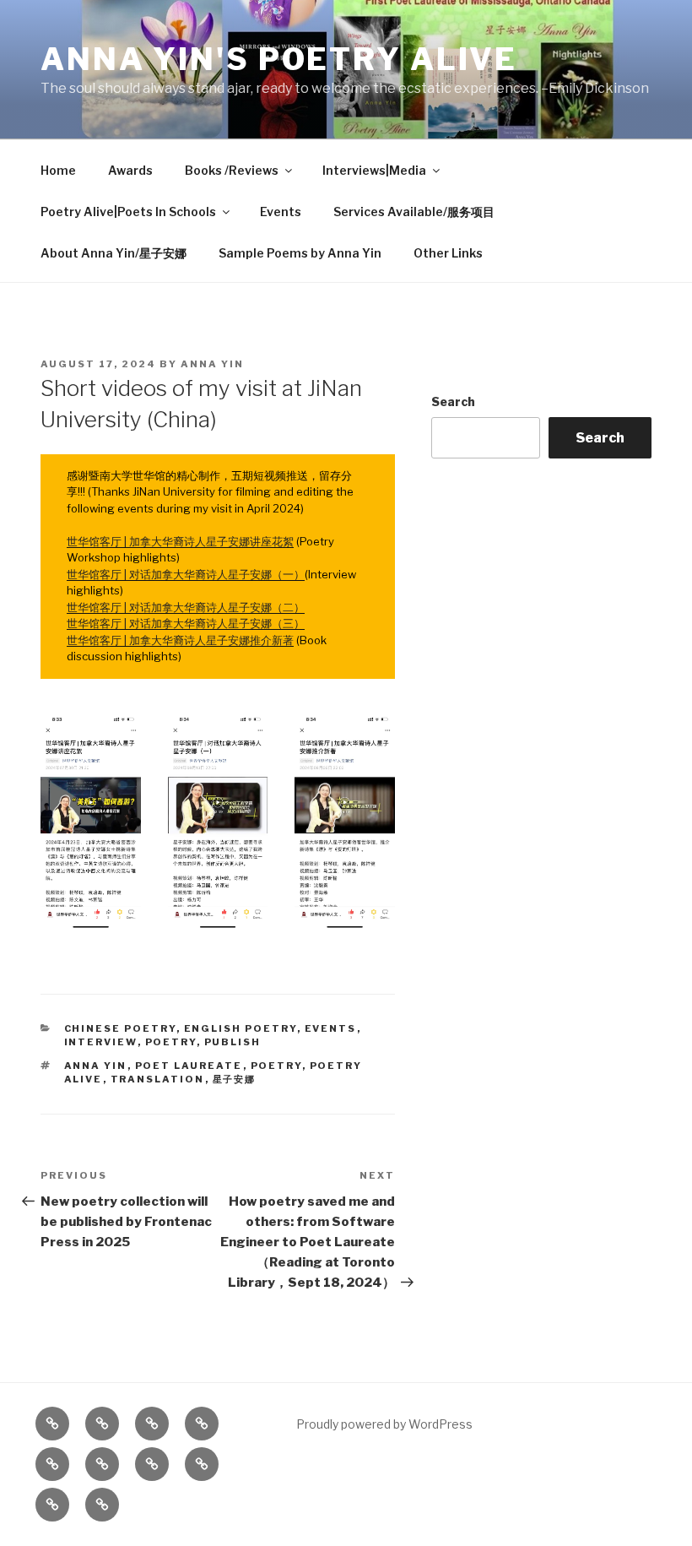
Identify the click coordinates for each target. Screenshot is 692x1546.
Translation (158, 1079)
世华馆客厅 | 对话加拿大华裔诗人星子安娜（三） (186, 623)
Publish (233, 1042)
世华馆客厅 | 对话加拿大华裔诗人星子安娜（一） (186, 574)
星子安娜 (235, 1079)
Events (280, 211)
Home (58, 170)
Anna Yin (212, 364)
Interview (101, 1042)
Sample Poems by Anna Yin (300, 253)
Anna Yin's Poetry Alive (279, 59)
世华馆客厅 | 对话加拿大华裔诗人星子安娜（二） (186, 607)
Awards (130, 170)
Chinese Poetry (120, 1028)
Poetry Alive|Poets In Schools (128, 211)
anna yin (95, 1065)
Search (453, 401)
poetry (276, 1065)
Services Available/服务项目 (414, 211)
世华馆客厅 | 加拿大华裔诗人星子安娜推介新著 (180, 640)
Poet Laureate (189, 1065)
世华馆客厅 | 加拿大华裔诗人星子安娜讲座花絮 (180, 541)
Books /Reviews (231, 170)
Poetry (171, 1042)
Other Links (448, 253)
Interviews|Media (374, 170)
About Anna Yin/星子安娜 (114, 253)
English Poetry (240, 1028)
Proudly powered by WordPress (384, 1424)
